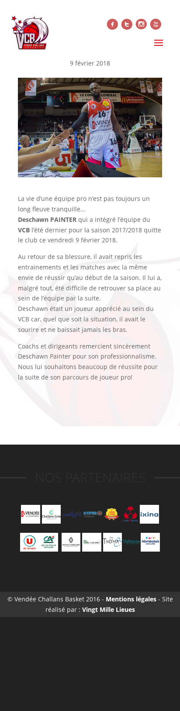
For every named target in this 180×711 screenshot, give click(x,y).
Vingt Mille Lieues (108, 609)
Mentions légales (130, 599)
